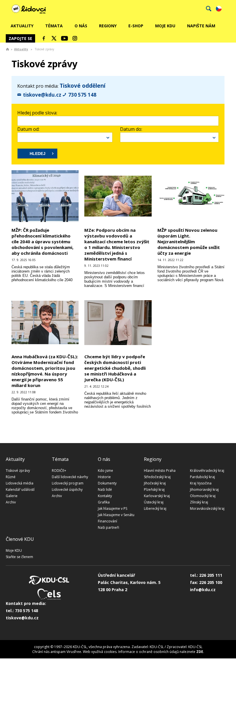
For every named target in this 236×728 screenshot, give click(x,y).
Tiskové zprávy (18, 470)
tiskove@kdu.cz (42, 94)
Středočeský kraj (157, 476)
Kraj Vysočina (201, 483)
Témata (54, 25)
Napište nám (201, 25)
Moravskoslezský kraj (207, 508)
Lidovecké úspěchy (67, 489)
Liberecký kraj (155, 508)
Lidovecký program (67, 483)
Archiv (11, 502)
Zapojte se (20, 38)
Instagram (75, 38)
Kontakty (105, 495)
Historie (104, 476)
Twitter (54, 38)
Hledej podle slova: (37, 113)
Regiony (108, 25)
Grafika (104, 502)
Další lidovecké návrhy (70, 476)
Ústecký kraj (153, 502)
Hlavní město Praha (160, 470)
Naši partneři (108, 527)
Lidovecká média (19, 483)
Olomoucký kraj (203, 495)
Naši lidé (105, 489)
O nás (81, 25)
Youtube (64, 38)
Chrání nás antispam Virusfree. (57, 651)
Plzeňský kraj (154, 489)
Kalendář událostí (20, 489)
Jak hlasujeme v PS (112, 508)
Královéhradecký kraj (207, 470)
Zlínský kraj (199, 502)
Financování (107, 521)
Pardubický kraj (202, 476)
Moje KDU (165, 25)
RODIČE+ (59, 470)
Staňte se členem (19, 556)
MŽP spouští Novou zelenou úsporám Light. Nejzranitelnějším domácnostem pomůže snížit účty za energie (188, 241)
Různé (11, 476)
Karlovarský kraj (157, 495)
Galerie (12, 495)
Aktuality (22, 25)
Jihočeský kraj (155, 483)
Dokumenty (107, 483)
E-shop (135, 25)
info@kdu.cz (203, 589)
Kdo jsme (105, 470)
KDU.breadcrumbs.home (7, 49)
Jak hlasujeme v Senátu (116, 514)
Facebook (43, 38)
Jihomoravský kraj (204, 489)
